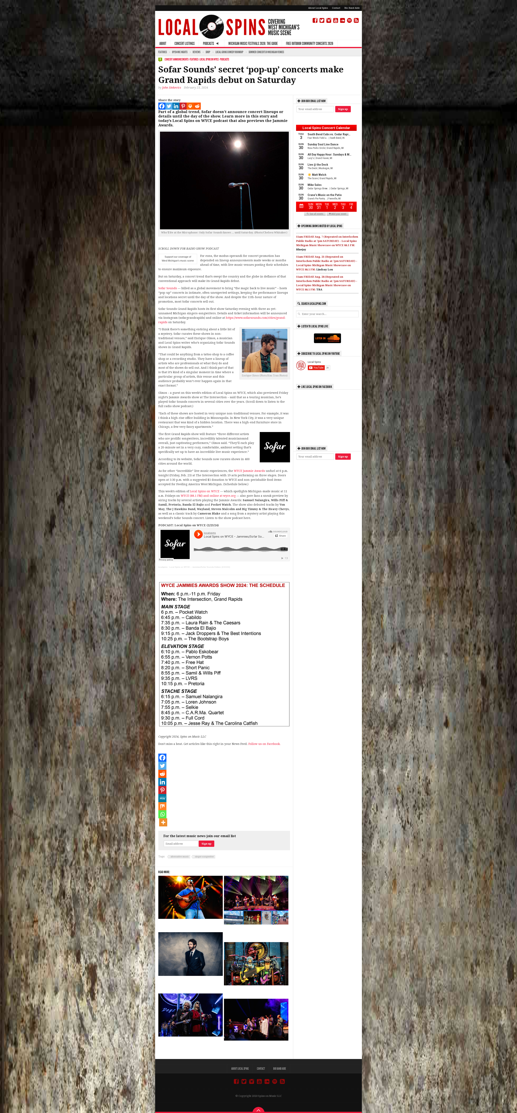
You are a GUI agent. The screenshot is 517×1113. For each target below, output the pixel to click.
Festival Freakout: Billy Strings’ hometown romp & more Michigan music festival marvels (254, 932)
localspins (162, 567)
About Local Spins (318, 8)
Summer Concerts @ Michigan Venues (266, 52)
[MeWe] (162, 798)
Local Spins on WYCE (209, 59)
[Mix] (162, 806)
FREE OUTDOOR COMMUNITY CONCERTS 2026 (309, 43)
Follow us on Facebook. (264, 744)
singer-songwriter (204, 856)
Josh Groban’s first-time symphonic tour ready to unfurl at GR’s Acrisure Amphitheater (186, 983)
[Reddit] (197, 106)
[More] (163, 822)
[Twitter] (168, 106)
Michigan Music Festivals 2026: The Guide (253, 43)
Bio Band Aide (352, 8)
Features (162, 52)
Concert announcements (176, 59)
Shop (208, 52)
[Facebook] (161, 106)
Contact (336, 8)
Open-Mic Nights (179, 52)
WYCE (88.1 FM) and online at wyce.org (208, 495)
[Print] (190, 106)
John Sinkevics (171, 87)
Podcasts (224, 59)
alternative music (180, 856)
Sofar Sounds (167, 288)
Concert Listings (184, 43)
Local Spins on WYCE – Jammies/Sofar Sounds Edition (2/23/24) (199, 567)
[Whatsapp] (162, 814)
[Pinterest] (183, 106)
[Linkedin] (176, 106)
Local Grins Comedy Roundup (229, 52)
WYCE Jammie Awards (249, 470)
